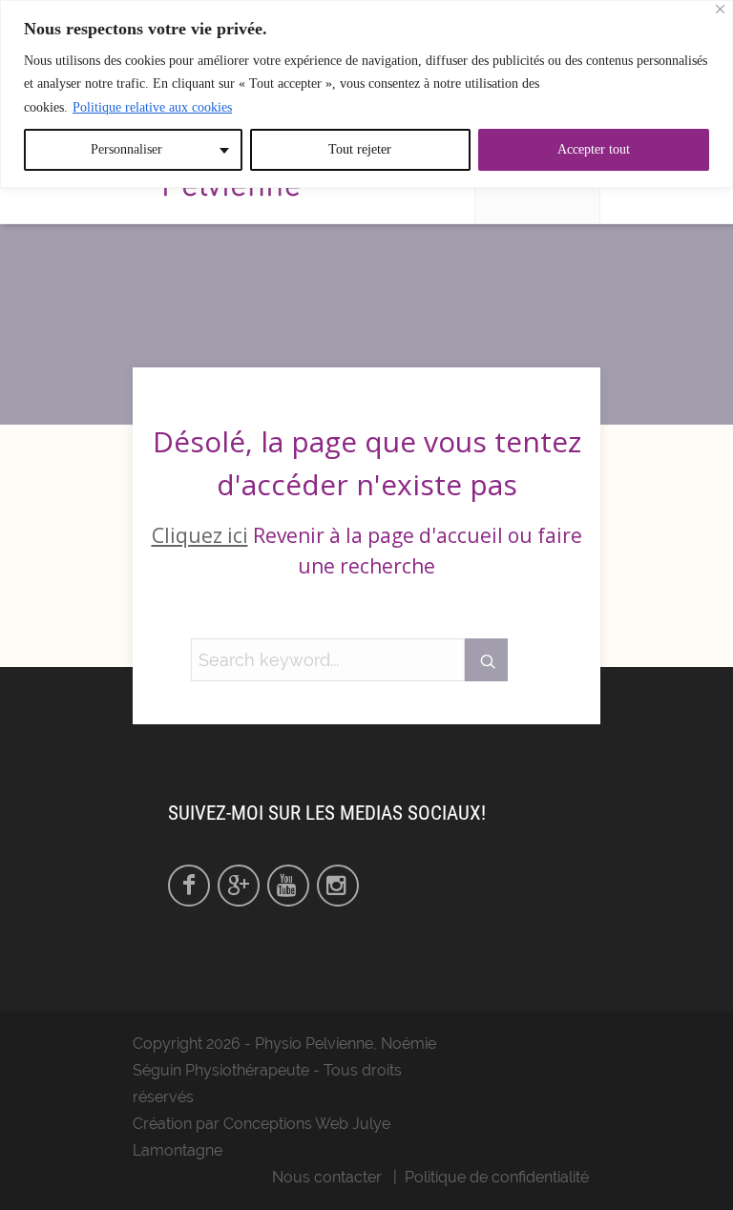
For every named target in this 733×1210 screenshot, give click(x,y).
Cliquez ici (200, 535)
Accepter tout (593, 149)
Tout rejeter (359, 149)
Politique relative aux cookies (152, 107)
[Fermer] (720, 9)
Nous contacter (327, 1177)
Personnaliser (126, 149)
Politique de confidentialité (497, 1177)
